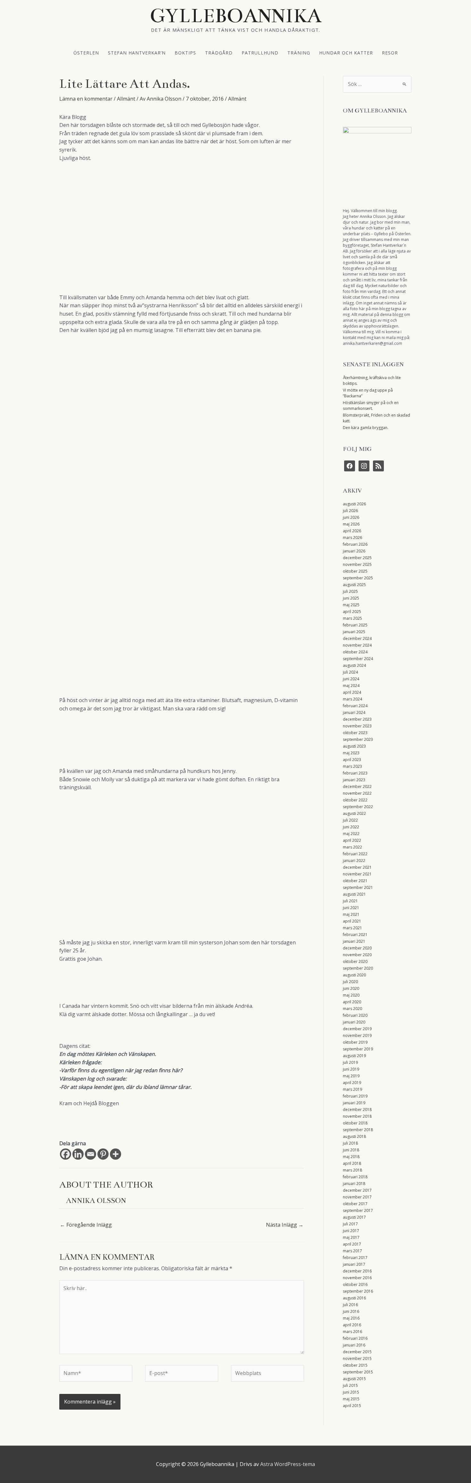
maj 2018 (351, 1156)
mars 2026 (352, 537)
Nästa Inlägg (284, 1224)
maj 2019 (351, 1076)
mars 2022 (352, 847)
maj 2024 (351, 685)
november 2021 (357, 874)
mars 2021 (352, 928)
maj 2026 (351, 524)
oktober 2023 (355, 732)
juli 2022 (350, 820)
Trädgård (219, 52)
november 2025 (357, 564)
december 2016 (357, 1271)
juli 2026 (350, 510)
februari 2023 (355, 773)
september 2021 (358, 887)
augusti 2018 (354, 1136)
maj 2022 (351, 833)
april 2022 (352, 840)
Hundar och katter (346, 52)
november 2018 (357, 1116)
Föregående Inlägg (86, 1224)
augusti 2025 (354, 584)
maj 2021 (351, 914)
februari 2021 (355, 934)
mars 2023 (352, 766)
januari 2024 (354, 712)
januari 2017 (354, 1264)
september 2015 (358, 1372)
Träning (298, 52)
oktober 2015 (355, 1365)
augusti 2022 (354, 813)
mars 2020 (352, 1008)
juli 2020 (350, 981)
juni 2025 (351, 598)
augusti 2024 (354, 665)
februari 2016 (355, 1338)
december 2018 (357, 1109)
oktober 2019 (355, 1042)
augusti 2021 (354, 894)
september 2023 (358, 739)
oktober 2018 (355, 1123)
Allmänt (126, 98)
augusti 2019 (354, 1055)
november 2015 (357, 1358)
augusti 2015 (354, 1378)
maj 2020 (351, 995)
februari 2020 (355, 1015)
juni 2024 (351, 679)
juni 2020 (351, 988)
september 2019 (358, 1049)
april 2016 (352, 1325)
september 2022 (358, 806)
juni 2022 (351, 827)
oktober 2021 (355, 880)
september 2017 (358, 1210)
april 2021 (352, 921)
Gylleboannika (235, 16)
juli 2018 (350, 1143)
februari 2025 (355, 625)
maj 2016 (351, 1318)
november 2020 (357, 954)
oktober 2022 (355, 800)
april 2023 (352, 759)
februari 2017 (355, 1257)
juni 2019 (351, 1069)
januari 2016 (354, 1345)
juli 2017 (350, 1224)
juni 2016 (351, 1311)
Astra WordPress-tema (287, 1464)
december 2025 (357, 557)
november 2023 (357, 726)
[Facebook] (65, 1154)
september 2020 (358, 968)
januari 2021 (354, 941)
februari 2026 (355, 544)
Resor (390, 52)
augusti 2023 (354, 746)
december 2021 (357, 867)
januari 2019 (354, 1103)
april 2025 (352, 611)
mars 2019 (352, 1089)
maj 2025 (351, 605)
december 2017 (357, 1190)
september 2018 (358, 1129)
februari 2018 (355, 1177)
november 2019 (357, 1035)
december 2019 (357, 1028)
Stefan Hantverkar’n (137, 52)
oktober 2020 (355, 961)
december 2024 (357, 638)
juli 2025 (350, 591)
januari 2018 (354, 1183)
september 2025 (358, 578)
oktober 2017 (355, 1203)
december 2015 (357, 1352)
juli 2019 (350, 1062)
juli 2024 (350, 672)
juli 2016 (350, 1304)
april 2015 (352, 1405)
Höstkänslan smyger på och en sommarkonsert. (371, 405)
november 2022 (357, 793)
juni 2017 (351, 1230)
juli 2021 (350, 901)
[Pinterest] (103, 1154)
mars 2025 (352, 618)
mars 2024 (352, 699)
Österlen (86, 52)
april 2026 (352, 531)
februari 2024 (355, 705)
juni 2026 (351, 517)
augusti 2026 (354, 504)
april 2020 (352, 1002)
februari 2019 (355, 1096)
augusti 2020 (354, 975)
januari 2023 (354, 780)
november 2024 (357, 645)
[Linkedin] (78, 1154)
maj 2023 (351, 753)
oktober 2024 (355, 652)
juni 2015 (351, 1392)
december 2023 (357, 719)
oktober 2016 (355, 1284)
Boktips (185, 52)
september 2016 (358, 1291)
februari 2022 (355, 854)
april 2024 (352, 692)
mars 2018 (352, 1170)
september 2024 (358, 658)
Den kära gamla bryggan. (365, 427)
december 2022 (357, 786)
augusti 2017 (354, 1217)
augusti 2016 (354, 1298)
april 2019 (352, 1082)
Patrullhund (260, 52)
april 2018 (352, 1163)
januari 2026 (354, 551)
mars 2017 (352, 1251)
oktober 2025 (355, 571)
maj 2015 (351, 1399)
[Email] (90, 1154)
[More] (115, 1154)
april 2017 (352, 1244)
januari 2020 (354, 1022)
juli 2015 (350, 1385)
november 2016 (357, 1277)
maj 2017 (351, 1237)
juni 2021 (351, 907)
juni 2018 (351, 1150)
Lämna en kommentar (85, 98)
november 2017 (357, 1197)
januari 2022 (354, 860)
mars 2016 (352, 1331)
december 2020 (357, 948)
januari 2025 (354, 631)
